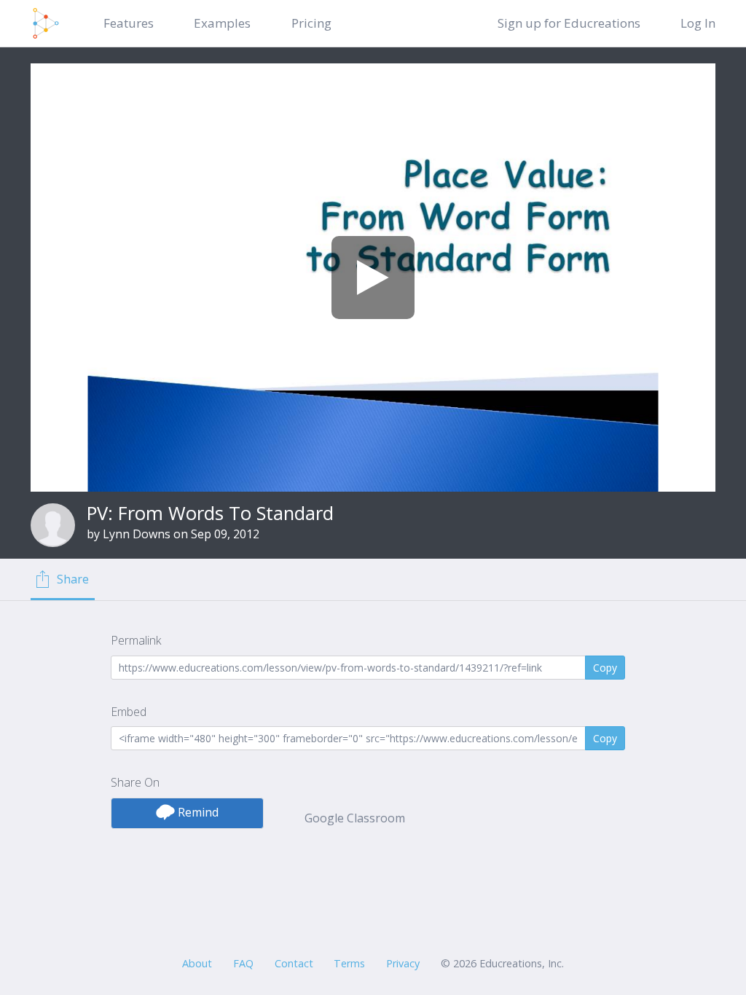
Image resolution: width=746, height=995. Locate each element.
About (197, 963)
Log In (697, 23)
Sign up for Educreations (569, 23)
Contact (294, 963)
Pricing (311, 23)
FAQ (243, 963)
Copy (605, 668)
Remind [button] (197, 812)
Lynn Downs (136, 534)
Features (128, 23)
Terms (349, 963)
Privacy (403, 963)
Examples (222, 23)
